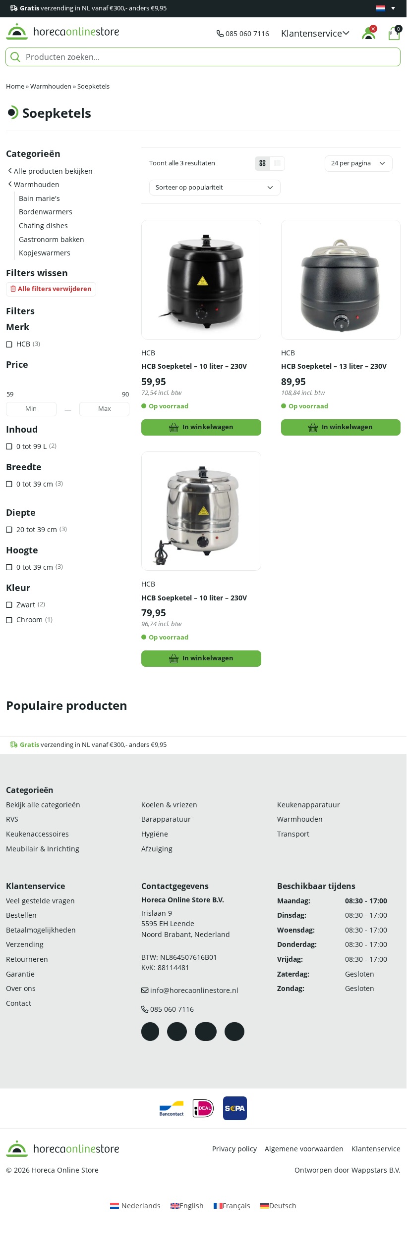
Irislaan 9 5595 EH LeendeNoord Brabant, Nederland (185, 923)
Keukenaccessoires (37, 834)
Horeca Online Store (65, 1170)
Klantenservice (376, 1148)
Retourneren (27, 959)
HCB (148, 352)
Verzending (25, 944)
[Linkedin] (234, 1031)
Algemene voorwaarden (304, 1148)
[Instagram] (177, 1031)
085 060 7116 (247, 33)
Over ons (21, 988)
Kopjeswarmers (44, 252)
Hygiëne (154, 834)
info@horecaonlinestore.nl (194, 990)
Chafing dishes (43, 225)
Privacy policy (234, 1148)
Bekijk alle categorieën (43, 804)
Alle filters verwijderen (55, 289)
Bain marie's (39, 198)
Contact (18, 1003)
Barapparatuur (166, 819)
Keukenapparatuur (308, 804)
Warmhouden (50, 86)
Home (15, 86)
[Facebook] (150, 1031)
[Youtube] (206, 1031)
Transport (293, 834)
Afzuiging (157, 848)
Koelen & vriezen (169, 804)
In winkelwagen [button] (207, 427)
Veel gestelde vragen (40, 900)
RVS (12, 819)
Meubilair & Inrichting (42, 848)
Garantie (20, 974)
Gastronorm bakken (51, 239)
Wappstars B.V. (376, 1170)
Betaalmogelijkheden (41, 930)
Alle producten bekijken (53, 171)
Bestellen (21, 915)
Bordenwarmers (45, 211)
